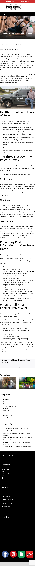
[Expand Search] (32, 478)
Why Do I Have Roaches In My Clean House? (17, 446)
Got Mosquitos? (10, 1)
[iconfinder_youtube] (13, 551)
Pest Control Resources (10, 406)
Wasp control (7, 415)
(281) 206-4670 (25, 1)
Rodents (6, 408)
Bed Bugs (6, 399)
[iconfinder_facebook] (5, 551)
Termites (6, 411)
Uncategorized (8, 413)
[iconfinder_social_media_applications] (29, 551)
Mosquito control (8, 404)
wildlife (5, 417)
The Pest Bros (18, 344)
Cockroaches (7, 402)
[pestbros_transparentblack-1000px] (13, 4)
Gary (18, 49)
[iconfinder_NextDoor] (21, 551)
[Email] (19, 367)
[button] (1, 383)
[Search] (17, 478)
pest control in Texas (18, 328)
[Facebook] (3, 367)
